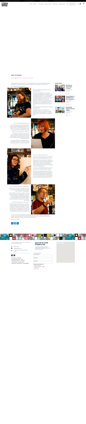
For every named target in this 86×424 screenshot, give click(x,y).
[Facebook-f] (12, 255)
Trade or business (37, 265)
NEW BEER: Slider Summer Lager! (70, 108)
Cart (20, 260)
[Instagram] (14, 255)
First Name (35, 257)
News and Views (19, 263)
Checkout (23, 260)
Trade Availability (26, 263)
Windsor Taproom (21, 262)
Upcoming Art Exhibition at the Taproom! (70, 97)
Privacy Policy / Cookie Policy (16, 257)
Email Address (36, 254)
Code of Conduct (14, 262)
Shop (22, 259)
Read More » (68, 93)
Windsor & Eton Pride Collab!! (69, 86)
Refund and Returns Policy (15, 259)
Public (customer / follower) (39, 266)
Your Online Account (14, 260)
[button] (12, 223)
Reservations (13, 263)
